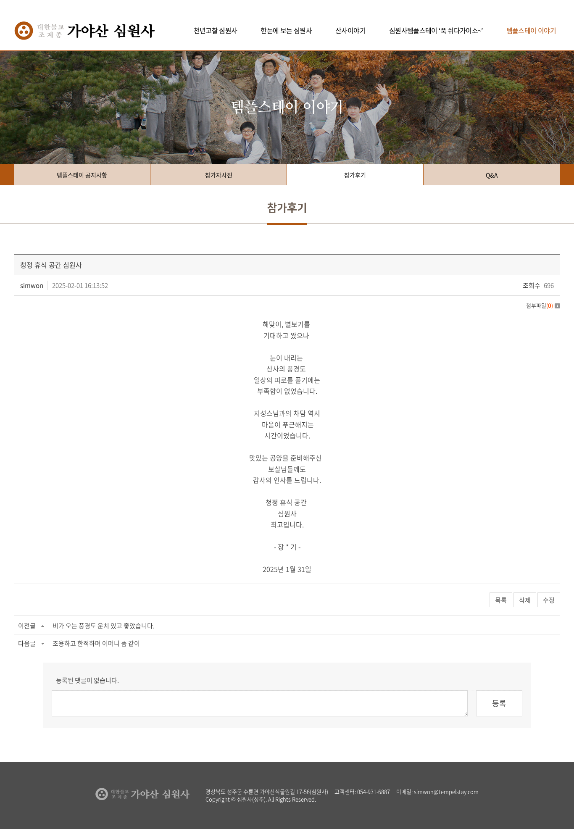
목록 (501, 600)
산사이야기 (350, 30)
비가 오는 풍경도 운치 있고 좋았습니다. (104, 625)
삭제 (525, 600)
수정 (549, 600)
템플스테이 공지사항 (82, 175)
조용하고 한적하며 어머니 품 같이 (96, 643)
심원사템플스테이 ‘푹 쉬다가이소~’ (436, 30)
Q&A (492, 175)
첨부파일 (539, 305)
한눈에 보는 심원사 (286, 30)
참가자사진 (218, 175)
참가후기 (355, 175)
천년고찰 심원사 (215, 30)
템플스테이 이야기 (531, 30)
